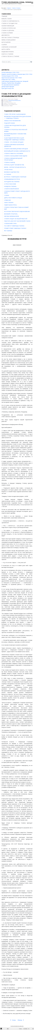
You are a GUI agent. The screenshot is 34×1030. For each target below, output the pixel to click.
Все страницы (8, 230)
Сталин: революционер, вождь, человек (16, 2)
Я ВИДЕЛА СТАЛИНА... (10, 186)
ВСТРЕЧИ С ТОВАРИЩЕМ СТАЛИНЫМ (15, 177)
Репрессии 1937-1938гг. (8, 79)
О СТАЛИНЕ (7, 174)
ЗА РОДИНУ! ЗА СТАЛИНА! (11, 181)
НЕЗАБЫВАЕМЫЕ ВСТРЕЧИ (12, 179)
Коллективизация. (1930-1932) (10, 72)
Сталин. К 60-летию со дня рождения (15, 114)
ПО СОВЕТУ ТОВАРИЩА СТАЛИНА (14, 226)
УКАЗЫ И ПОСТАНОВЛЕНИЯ (12, 120)
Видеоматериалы (8, 51)
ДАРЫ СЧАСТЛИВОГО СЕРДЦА (13, 197)
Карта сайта (6, 49)
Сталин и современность (10, 21)
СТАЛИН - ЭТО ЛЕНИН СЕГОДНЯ (13, 142)
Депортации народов (8, 86)
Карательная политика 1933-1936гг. (12, 77)
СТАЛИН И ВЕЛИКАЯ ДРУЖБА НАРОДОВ (16, 148)
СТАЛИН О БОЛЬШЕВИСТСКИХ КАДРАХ (15, 156)
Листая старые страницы (10, 37)
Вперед (20, 1020)
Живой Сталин (7, 18)
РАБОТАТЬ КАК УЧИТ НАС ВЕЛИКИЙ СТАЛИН (17, 221)
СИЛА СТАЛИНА (8, 202)
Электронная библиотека (14, 100)
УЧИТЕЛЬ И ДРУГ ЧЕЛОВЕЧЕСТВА (14, 165)
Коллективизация (8, 25)
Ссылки (4, 44)
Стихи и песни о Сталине (10, 56)
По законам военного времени (10, 85)
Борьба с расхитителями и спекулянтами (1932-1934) (17, 74)
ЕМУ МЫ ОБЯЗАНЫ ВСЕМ (11, 216)
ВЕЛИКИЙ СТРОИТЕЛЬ (10, 214)
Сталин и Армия (7, 33)
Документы (5, 35)
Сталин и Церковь (8, 30)
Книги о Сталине (7, 54)
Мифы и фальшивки (8, 40)
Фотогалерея (6, 42)
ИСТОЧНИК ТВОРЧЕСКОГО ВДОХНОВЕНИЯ (17, 211)
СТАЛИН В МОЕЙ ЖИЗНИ (11, 189)
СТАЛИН (6, 195)
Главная (4, 16)
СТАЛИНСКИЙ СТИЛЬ (10, 223)
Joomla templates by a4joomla (17, 1026)
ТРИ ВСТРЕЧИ (8, 169)
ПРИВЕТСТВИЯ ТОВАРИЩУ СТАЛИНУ (15, 228)
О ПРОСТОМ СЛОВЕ (10, 184)
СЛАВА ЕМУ (7, 200)
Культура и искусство (8, 88)
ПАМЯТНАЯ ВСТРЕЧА (10, 205)
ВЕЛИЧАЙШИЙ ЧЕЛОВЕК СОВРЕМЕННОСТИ (17, 151)
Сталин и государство (9, 23)
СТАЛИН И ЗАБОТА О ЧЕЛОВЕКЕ (13, 153)
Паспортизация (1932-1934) (10, 76)
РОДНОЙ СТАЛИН (9, 123)
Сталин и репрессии (9, 28)
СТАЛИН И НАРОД (9, 162)
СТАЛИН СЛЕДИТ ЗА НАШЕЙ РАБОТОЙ (15, 218)
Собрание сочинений (9, 47)
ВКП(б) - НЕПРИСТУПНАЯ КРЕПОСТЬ (15, 167)
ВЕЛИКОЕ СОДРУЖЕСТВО (11, 172)
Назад (14, 1020)
